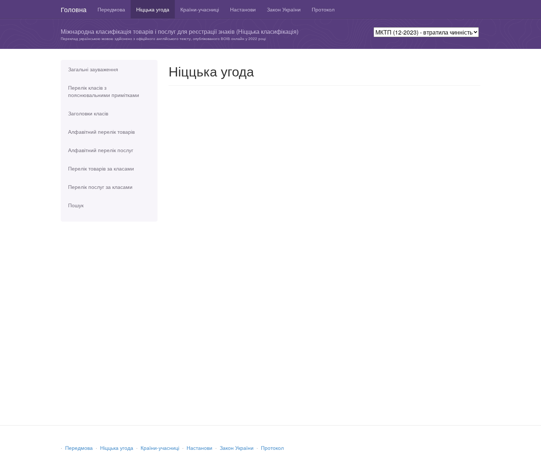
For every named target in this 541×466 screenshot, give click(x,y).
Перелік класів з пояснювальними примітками (103, 91)
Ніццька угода (152, 9)
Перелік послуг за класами (100, 186)
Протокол (323, 9)
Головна (73, 9)
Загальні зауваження (93, 69)
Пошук (76, 205)
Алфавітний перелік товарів (101, 131)
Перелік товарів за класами (101, 168)
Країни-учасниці (199, 9)
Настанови (243, 9)
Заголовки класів (88, 113)
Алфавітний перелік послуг (100, 150)
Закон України (284, 9)
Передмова (111, 9)
